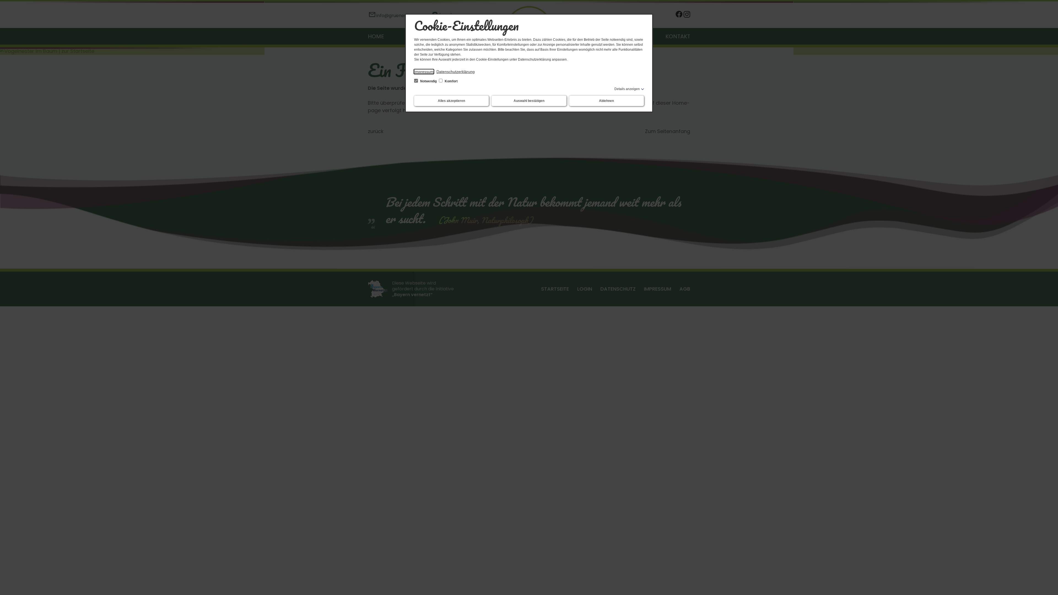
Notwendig (428, 81)
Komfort (451, 81)
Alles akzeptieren (451, 101)
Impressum (424, 71)
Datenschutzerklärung (455, 71)
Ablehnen (606, 101)
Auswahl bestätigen (529, 101)
